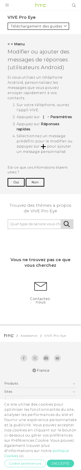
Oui (16, 182)
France (43, 370)
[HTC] (40, 5)
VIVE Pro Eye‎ (55, 336)
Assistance (29, 336)
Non (35, 182)
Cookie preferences (25, 463)
